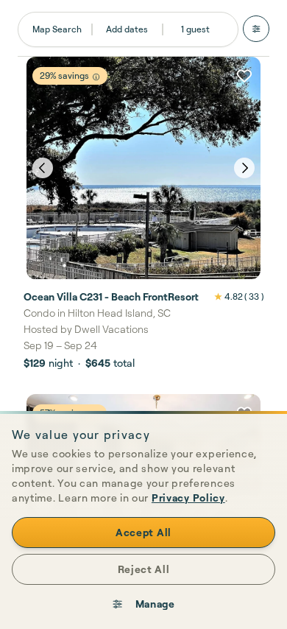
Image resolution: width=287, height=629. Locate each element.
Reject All (144, 569)
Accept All (143, 532)
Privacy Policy (188, 497)
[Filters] (256, 28)
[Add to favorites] (244, 76)
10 (223, 266)
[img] (96, 77)
